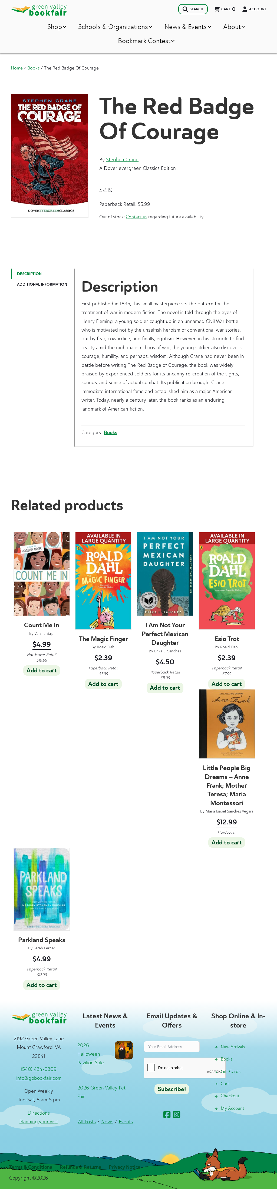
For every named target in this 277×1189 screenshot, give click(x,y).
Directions (39, 1113)
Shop (54, 27)
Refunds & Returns (80, 1167)
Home (17, 68)
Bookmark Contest (144, 41)
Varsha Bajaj (44, 633)
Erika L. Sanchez (167, 651)
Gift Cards (230, 1071)
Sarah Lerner (44, 948)
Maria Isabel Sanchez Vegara (229, 811)
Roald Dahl (106, 647)
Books (33, 68)
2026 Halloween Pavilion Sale (90, 1054)
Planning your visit (38, 1122)
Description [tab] (29, 273)
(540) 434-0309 (39, 1069)
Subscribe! (172, 1089)
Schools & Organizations (113, 27)
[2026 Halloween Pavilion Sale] (124, 1050)
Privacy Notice (124, 1167)
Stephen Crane (122, 160)
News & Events (185, 27)
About (232, 27)
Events (126, 1122)
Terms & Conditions (30, 1167)
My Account (232, 1108)
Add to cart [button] (42, 670)
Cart (225, 1083)
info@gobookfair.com (38, 1078)
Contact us (136, 216)
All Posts (87, 1122)
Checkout (230, 1095)
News (107, 1122)
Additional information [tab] (42, 284)
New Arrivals (233, 1046)
